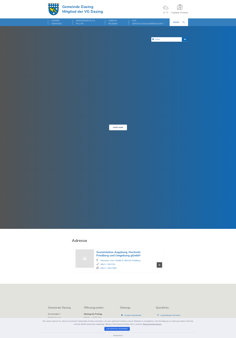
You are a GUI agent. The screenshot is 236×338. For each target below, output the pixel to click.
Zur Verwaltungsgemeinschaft (148, 22)
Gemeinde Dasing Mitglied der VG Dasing (82, 9)
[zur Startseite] (53, 9)
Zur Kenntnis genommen (117, 329)
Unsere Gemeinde (132, 315)
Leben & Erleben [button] (113, 22)
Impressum (118, 335)
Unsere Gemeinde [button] (56, 22)
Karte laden (118, 127)
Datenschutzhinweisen (152, 324)
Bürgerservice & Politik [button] (85, 22)
